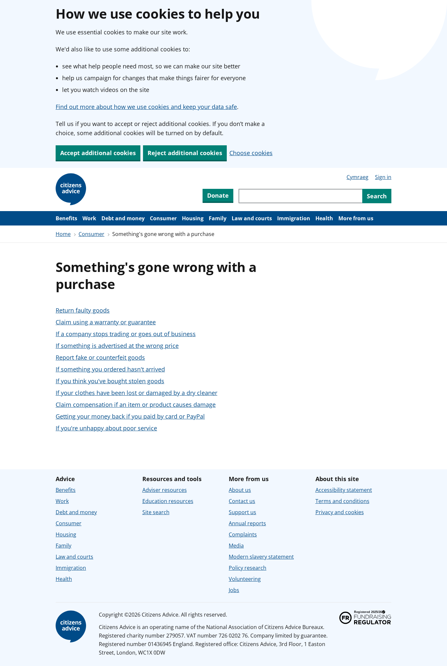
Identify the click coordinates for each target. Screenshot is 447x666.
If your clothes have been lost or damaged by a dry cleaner (136, 393)
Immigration (293, 218)
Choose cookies (251, 153)
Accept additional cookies (98, 153)
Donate (218, 195)
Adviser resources (164, 490)
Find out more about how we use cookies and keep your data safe (146, 107)
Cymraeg (357, 177)
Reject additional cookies (185, 153)
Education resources (167, 501)
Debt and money (123, 218)
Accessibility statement (343, 490)
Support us (242, 512)
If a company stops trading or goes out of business (126, 334)
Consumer (163, 218)
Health (324, 218)
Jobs (234, 590)
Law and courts (252, 218)
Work (89, 218)
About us (240, 490)
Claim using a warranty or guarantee (106, 322)
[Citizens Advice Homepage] (72, 189)
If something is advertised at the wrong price (117, 346)
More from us (355, 218)
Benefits (66, 218)
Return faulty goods (83, 310)
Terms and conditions (342, 501)
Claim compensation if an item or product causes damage (136, 404)
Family (217, 218)
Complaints (243, 534)
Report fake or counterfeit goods (100, 357)
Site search (156, 512)
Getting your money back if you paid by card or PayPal (130, 416)
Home (63, 234)
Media (236, 545)
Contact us (242, 501)
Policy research (247, 567)
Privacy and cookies (339, 512)
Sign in (383, 177)
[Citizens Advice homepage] (72, 626)
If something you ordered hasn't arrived (110, 369)
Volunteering (245, 579)
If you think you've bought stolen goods (110, 381)
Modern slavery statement (261, 556)
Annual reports (247, 523)
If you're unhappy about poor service (106, 428)
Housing (193, 218)
